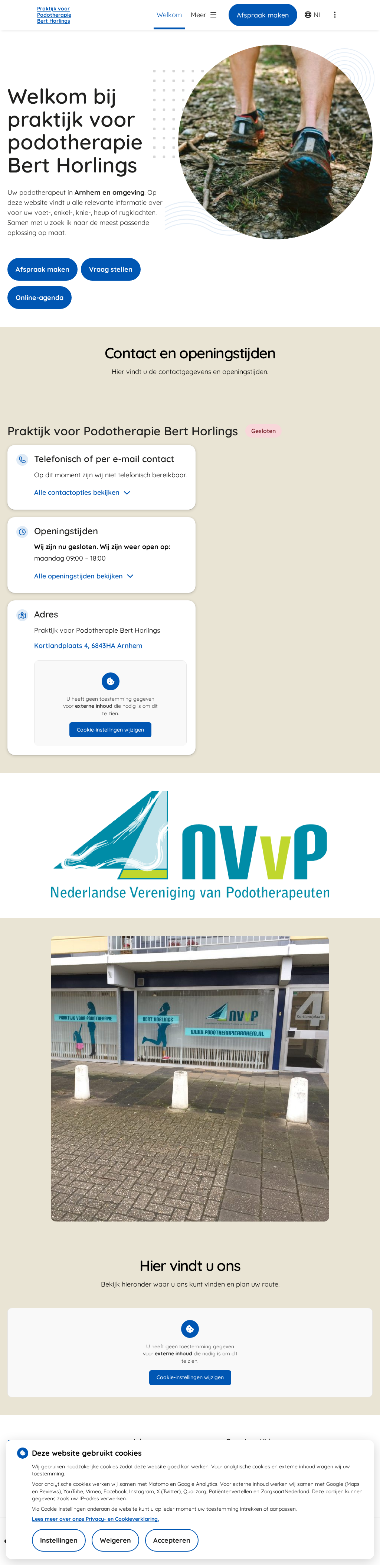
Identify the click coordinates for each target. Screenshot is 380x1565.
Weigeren (115, 1540)
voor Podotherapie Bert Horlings (54, 15)
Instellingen (59, 1540)
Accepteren (171, 1540)
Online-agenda (39, 297)
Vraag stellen (110, 269)
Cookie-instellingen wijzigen (110, 729)
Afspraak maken (42, 269)
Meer (199, 14)
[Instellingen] (335, 15)
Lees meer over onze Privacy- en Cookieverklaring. (95, 1519)
